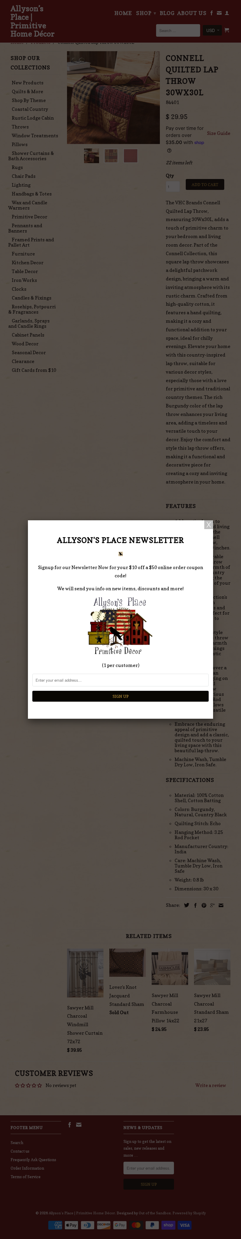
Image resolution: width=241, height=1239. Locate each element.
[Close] (208, 524)
